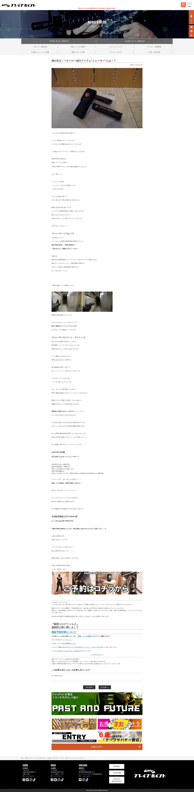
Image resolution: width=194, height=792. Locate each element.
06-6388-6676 (30, 776)
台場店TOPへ (97, 747)
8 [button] (105, 714)
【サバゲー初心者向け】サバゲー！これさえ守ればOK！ (86, 647)
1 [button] (83, 714)
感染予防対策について (64, 632)
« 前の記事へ (89, 687)
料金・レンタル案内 (78, 47)
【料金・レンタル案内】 (85, 636)
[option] (97, 703)
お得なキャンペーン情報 (40, 52)
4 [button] (92, 714)
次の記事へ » (105, 687)
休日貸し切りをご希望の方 (135, 41)
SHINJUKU (83, 765)
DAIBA (53, 765)
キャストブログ (116, 52)
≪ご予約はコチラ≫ (97, 654)
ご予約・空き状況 (153, 52)
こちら (69, 640)
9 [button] (108, 714)
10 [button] (111, 714)
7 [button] (102, 714)
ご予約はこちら (191, 17)
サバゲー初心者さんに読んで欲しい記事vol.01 (66, 651)
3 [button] (89, 714)
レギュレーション (115, 47)
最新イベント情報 (78, 52)
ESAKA (25, 765)
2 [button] (86, 714)
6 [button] (99, 714)
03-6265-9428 (86, 776)
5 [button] (95, 714)
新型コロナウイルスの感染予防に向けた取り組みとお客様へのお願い (97, 8)
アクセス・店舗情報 (154, 47)
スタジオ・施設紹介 (40, 47)
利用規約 (116, 766)
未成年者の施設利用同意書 (117, 780)
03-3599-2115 (58, 776)
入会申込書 (117, 773)
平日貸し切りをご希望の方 (59, 41)
